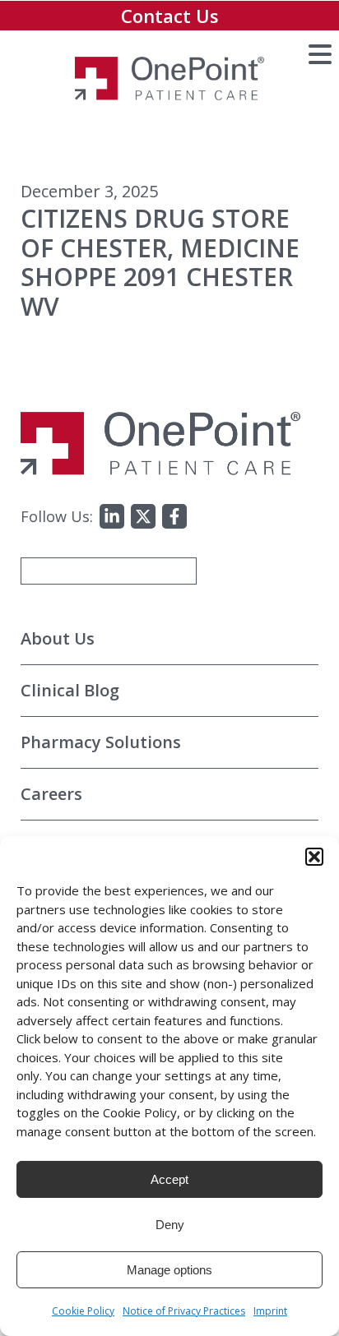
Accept (169, 1179)
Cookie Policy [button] (83, 1311)
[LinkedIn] (112, 516)
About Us (58, 638)
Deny (170, 1225)
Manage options (169, 1270)
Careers (51, 794)
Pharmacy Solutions (101, 742)
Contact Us (170, 15)
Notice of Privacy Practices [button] (184, 1311)
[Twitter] (143, 516)
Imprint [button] (270, 1311)
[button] (314, 856)
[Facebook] (174, 516)
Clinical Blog (70, 690)
